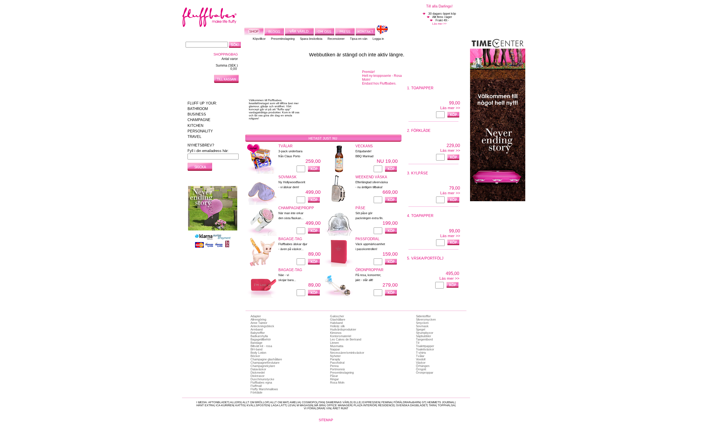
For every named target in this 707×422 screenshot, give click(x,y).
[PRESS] (345, 34)
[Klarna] (204, 238)
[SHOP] (254, 34)
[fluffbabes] (209, 25)
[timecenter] (497, 46)
